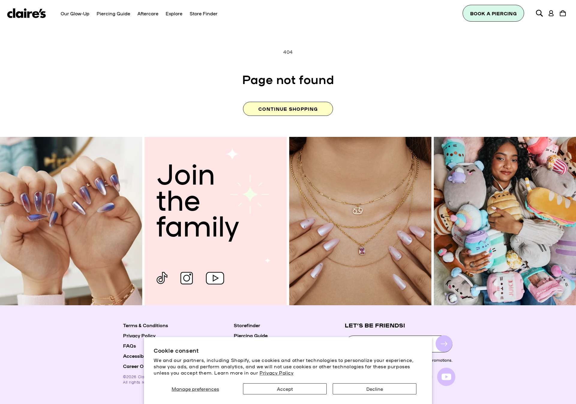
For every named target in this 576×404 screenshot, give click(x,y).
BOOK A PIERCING (493, 13)
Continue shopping (288, 109)
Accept (285, 388)
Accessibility (137, 355)
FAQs (129, 345)
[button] (539, 13)
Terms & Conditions (145, 325)
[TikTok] (162, 278)
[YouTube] (215, 278)
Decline (374, 388)
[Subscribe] (444, 344)
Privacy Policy (276, 372)
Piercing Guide (251, 335)
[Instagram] (186, 278)
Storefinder (247, 325)
